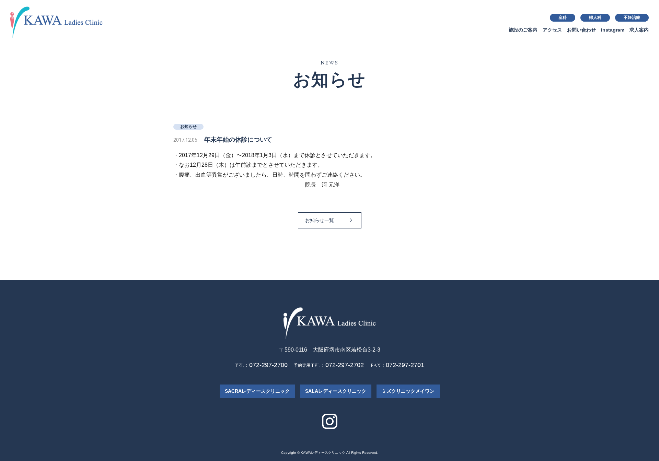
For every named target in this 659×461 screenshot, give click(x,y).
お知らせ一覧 (319, 220)
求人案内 (639, 30)
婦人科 (595, 17)
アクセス (552, 30)
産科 (562, 17)
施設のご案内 (523, 30)
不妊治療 (632, 17)
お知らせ (188, 126)
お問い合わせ (581, 30)
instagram (612, 30)
